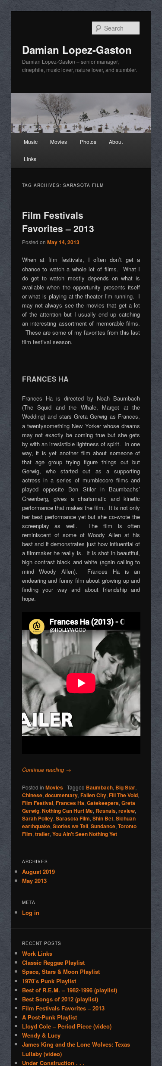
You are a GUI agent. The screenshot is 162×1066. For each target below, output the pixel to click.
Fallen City (93, 795)
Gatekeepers (103, 803)
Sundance (103, 826)
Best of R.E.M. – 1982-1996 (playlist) (69, 990)
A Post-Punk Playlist (49, 1017)
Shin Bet (102, 818)
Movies (58, 141)
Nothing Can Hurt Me (67, 810)
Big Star (125, 787)
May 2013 (34, 880)
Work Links (37, 953)
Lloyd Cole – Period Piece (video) (66, 1026)
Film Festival (37, 803)
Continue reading (46, 769)
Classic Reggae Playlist (53, 962)
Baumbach (99, 787)
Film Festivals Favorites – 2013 (58, 221)
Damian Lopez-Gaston (77, 49)
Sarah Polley (37, 818)
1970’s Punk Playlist (49, 981)
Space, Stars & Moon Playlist (61, 971)
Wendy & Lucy (41, 1035)
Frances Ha (70, 803)
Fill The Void (123, 795)
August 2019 (38, 871)
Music (31, 141)
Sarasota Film (73, 818)
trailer (42, 834)
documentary (61, 795)
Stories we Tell (70, 826)
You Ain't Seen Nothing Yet (84, 834)
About (116, 141)
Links (30, 158)
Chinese (32, 795)
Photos (88, 141)
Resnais (105, 810)
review (126, 810)
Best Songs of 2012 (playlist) (60, 999)
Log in (30, 912)
